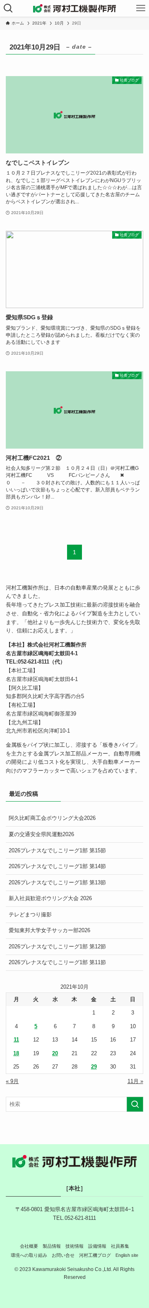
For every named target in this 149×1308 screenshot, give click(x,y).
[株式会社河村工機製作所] (74, 8)
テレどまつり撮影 (30, 914)
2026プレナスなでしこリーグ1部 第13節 (57, 882)
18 (16, 1053)
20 (55, 1053)
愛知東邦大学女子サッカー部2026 (49, 930)
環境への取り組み (29, 1255)
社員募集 (120, 1246)
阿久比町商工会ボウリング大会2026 (52, 818)
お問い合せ (63, 1255)
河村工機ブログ (95, 1255)
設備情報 (97, 1246)
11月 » (135, 1081)
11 (16, 1040)
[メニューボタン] (140, 8)
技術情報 (74, 1246)
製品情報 (52, 1246)
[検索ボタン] (8, 8)
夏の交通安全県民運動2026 (41, 834)
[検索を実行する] (135, 1104)
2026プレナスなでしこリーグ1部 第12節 (57, 946)
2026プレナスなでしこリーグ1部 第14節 (57, 866)
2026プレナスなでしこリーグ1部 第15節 (57, 850)
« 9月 (12, 1081)
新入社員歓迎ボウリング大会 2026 (50, 898)
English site (126, 1255)
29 (94, 1067)
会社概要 (29, 1246)
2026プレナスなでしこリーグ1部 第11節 (57, 962)
